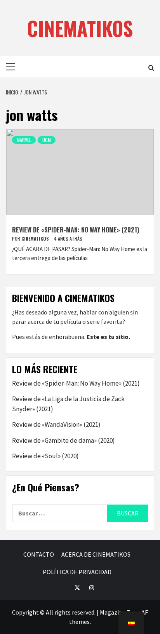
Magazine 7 (115, 612)
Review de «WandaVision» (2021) (56, 424)
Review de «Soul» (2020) (45, 456)
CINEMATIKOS (80, 28)
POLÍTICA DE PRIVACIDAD (77, 572)
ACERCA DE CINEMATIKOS (95, 554)
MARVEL (24, 139)
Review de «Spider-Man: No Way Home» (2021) (75, 229)
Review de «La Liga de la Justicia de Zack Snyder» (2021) (68, 404)
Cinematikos (35, 238)
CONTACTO (38, 554)
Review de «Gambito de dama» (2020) (63, 440)
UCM (46, 139)
